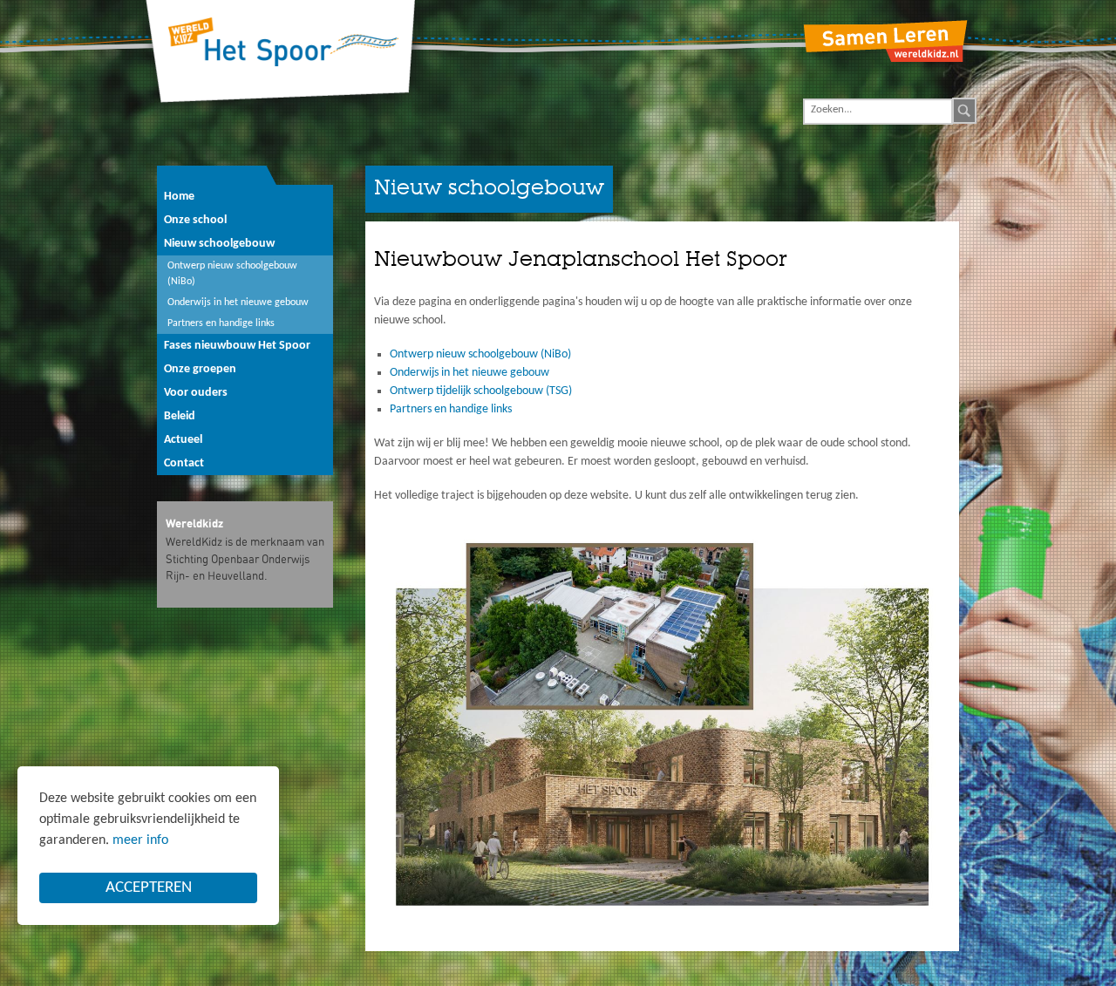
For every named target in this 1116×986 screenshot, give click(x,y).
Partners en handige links (451, 409)
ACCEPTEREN (148, 888)
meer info (140, 840)
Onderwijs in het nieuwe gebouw (469, 372)
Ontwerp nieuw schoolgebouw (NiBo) (480, 354)
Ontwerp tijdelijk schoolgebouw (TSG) (481, 391)
